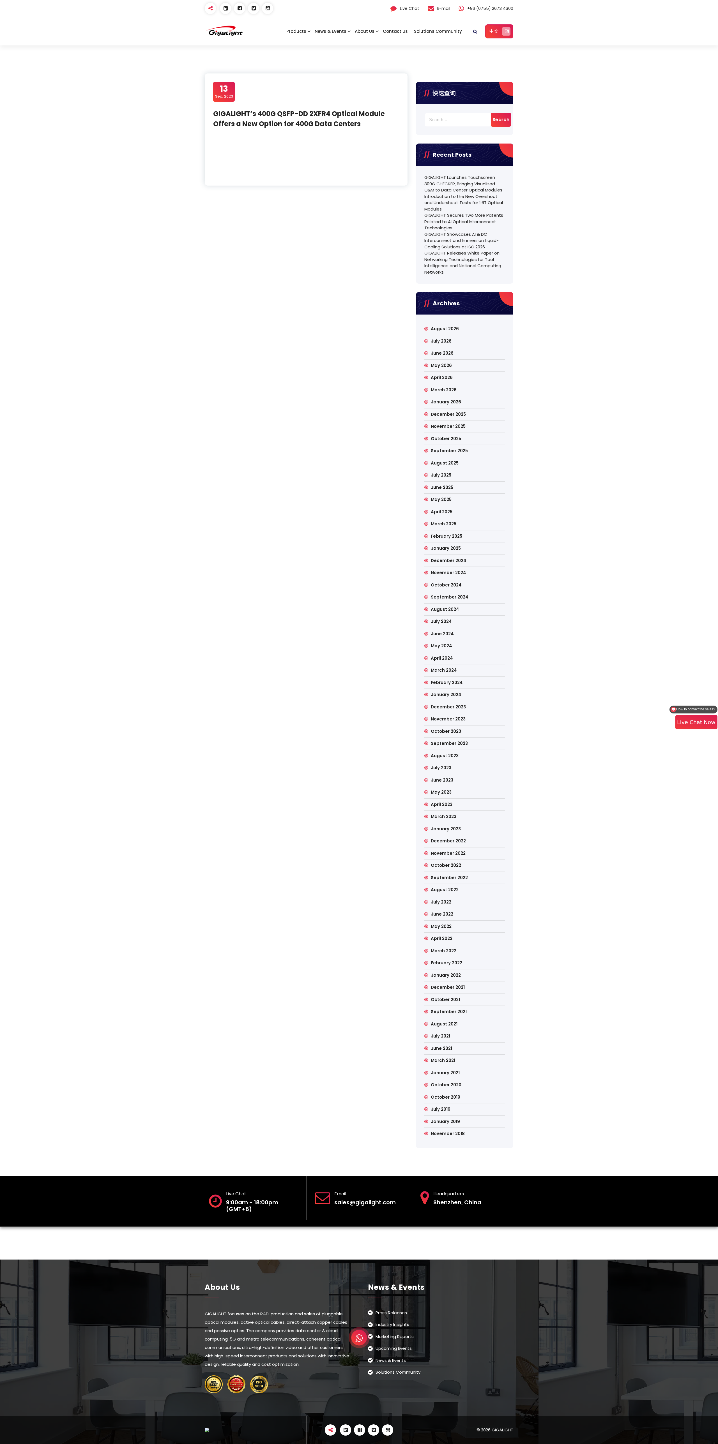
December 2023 (448, 707)
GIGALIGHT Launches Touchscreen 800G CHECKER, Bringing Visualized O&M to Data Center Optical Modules (463, 183)
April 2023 (441, 804)
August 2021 (444, 1024)
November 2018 (448, 1133)
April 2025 (441, 512)
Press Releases (391, 1313)
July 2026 (441, 341)
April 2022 (441, 938)
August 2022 (445, 890)
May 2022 (441, 926)
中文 (494, 31)
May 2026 (441, 365)
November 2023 (448, 719)
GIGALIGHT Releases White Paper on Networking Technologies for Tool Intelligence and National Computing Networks (462, 262)
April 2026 (442, 377)
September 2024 (449, 597)
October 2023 (446, 731)
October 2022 (446, 865)
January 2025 (446, 548)
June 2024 (442, 634)
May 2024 (441, 646)
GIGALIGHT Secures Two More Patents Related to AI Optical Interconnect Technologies (463, 221)
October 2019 (445, 1097)
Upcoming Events (394, 1348)
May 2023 (441, 792)
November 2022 (448, 853)
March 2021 (443, 1060)
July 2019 (440, 1109)
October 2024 (446, 585)
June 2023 (442, 780)
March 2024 (444, 670)
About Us (364, 31)
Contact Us (395, 31)
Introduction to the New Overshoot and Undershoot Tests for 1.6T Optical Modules (463, 202)
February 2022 (446, 963)
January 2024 (446, 694)
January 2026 (446, 402)
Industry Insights (392, 1325)
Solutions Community (438, 31)
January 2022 (446, 975)
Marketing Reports (395, 1336)
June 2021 (441, 1048)
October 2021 (445, 999)
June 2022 (442, 914)
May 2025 (441, 499)
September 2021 (449, 1012)
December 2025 (448, 414)
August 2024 (445, 609)
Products (296, 31)
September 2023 (449, 743)
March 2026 (444, 390)
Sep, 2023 (224, 91)
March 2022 (443, 951)
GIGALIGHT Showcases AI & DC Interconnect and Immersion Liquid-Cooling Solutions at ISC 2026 (461, 240)
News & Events (330, 31)
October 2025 (446, 439)
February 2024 (447, 682)
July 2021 (440, 1036)
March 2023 (443, 816)
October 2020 (446, 1085)
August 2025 (445, 463)
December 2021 (448, 987)
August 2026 (445, 329)
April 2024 (442, 658)
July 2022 (441, 902)
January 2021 (445, 1073)
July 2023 (441, 768)
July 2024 (441, 621)
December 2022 (448, 841)
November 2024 (448, 573)
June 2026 (442, 353)
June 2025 (442, 487)
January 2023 (446, 829)
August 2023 (445, 756)
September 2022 (449, 878)
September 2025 (449, 451)
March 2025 (443, 524)
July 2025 (441, 475)
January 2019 (445, 1121)
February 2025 (446, 536)
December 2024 (448, 560)
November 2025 (448, 426)
